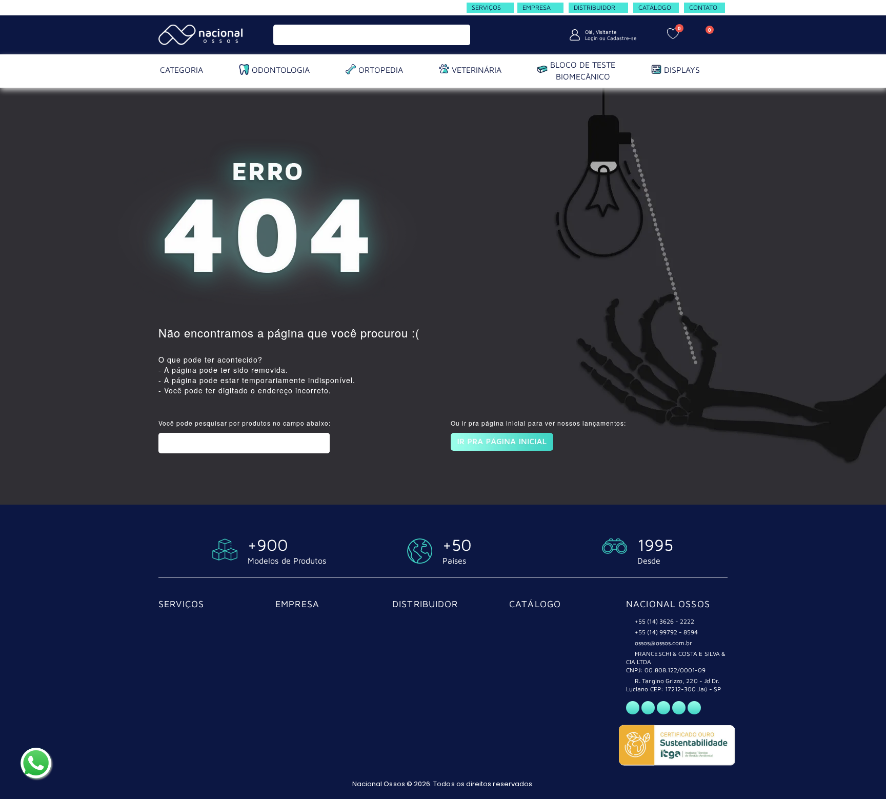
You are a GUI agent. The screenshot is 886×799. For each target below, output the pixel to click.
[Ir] (460, 35)
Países (454, 560)
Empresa (297, 603)
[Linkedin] (694, 707)
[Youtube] (679, 707)
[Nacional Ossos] (202, 34)
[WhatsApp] (632, 707)
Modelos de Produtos (287, 560)
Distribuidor (425, 603)
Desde (648, 560)
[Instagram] (663, 707)
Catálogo (535, 603)
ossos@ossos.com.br (663, 643)
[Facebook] (648, 707)
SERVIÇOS (181, 603)
